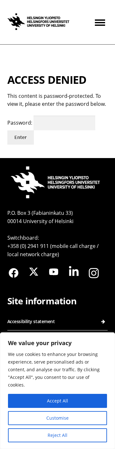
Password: (20, 122)
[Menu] (101, 22)
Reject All (57, 435)
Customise (57, 418)
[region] (57, 390)
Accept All (57, 401)
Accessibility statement (31, 321)
